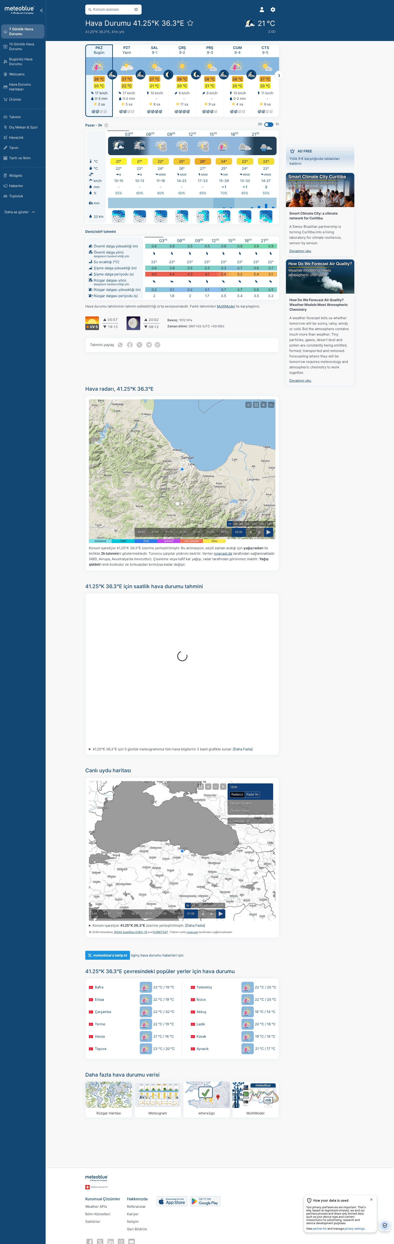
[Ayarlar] (272, 9)
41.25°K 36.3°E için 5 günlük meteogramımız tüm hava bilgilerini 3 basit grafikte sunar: (173, 749)
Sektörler (92, 1221)
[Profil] (261, 9)
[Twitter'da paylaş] (139, 345)
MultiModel (226, 306)
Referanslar (136, 1206)
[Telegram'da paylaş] (149, 345)
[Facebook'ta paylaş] (130, 345)
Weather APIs (96, 1206)
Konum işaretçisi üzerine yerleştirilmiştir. (149, 925)
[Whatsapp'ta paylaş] (120, 345)
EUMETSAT (160, 932)
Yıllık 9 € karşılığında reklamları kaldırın (315, 157)
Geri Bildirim (137, 1229)
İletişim (133, 1221)
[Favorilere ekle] (190, 23)
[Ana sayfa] (18, 10)
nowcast (192, 932)
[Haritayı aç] (136, 10)
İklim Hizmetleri (97, 1214)
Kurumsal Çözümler (102, 1199)
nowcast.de (223, 553)
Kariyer (133, 1214)
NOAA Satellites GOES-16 (130, 932)
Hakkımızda (137, 1199)
